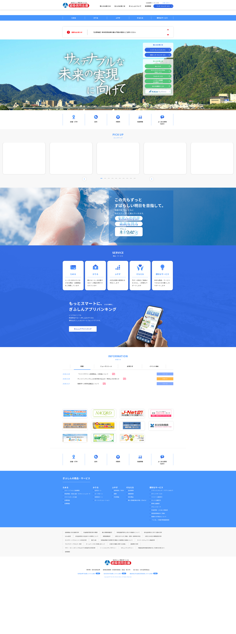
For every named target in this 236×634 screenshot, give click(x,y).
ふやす (115, 487)
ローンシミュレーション (102, 500)
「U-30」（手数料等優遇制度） (160, 520)
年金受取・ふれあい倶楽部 (159, 510)
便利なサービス (156, 487)
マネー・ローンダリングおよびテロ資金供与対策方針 (80, 548)
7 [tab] (123, 178)
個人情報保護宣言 (107, 532)
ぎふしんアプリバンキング (83, 329)
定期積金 (67, 503)
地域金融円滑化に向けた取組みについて (128, 532)
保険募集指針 (107, 536)
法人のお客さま (119, 6)
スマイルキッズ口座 (71, 497)
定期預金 (67, 500)
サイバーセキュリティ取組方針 (146, 540)
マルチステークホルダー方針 (73, 544)
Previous (84, 179)
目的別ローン (99, 497)
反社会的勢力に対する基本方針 (153, 532)
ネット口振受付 (156, 500)
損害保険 (130, 494)
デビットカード (156, 507)
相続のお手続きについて (158, 516)
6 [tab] (120, 178)
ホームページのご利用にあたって (95, 544)
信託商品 (130, 497)
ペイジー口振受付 (156, 497)
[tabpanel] (118, 158)
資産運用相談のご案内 (158, 513)
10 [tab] (135, 178)
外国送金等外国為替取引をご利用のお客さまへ (151, 548)
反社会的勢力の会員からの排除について (87, 536)
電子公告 (93, 540)
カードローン (99, 494)
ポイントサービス (156, 494)
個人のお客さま (105, 6)
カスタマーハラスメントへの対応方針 (76, 540)
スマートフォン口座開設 (72, 490)
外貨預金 (116, 497)
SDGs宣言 (68, 536)
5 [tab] (116, 178)
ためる (65, 487)
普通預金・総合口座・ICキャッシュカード (77, 494)
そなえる (130, 487)
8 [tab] (127, 178)
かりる (96, 487)
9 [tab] (131, 178)
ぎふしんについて (135, 6)
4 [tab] (112, 178)
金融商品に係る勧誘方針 (72, 532)
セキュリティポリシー (127, 548)
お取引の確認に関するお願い (118, 544)
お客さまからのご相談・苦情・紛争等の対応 (127, 536)
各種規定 (67, 552)
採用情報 (148, 6)
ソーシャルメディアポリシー (108, 548)
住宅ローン (98, 490)
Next (168, 35)
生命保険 (130, 490)
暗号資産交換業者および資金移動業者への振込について (112, 32)
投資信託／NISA (119, 490)
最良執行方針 (134, 544)
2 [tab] (105, 178)
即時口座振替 (155, 503)
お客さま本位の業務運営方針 (153, 536)
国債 (115, 494)
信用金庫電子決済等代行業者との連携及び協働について (117, 540)
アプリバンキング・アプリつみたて (162, 490)
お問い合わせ (166, 3)
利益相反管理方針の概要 (91, 532)
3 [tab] (109, 178)
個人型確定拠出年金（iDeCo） (137, 500)
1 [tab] (101, 178)
